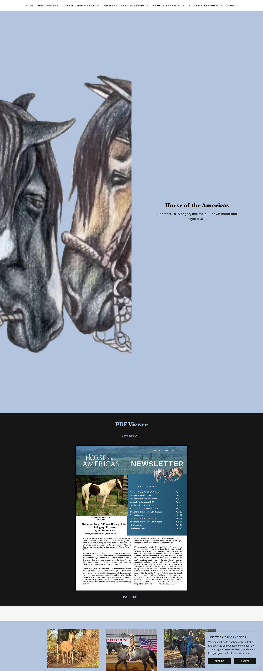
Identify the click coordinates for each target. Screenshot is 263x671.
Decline (219, 661)
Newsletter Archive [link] (168, 5)
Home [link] (30, 5)
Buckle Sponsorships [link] (205, 5)
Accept (245, 661)
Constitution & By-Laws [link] (81, 5)
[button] (125, 5)
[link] (131, 435)
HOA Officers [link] (48, 5)
